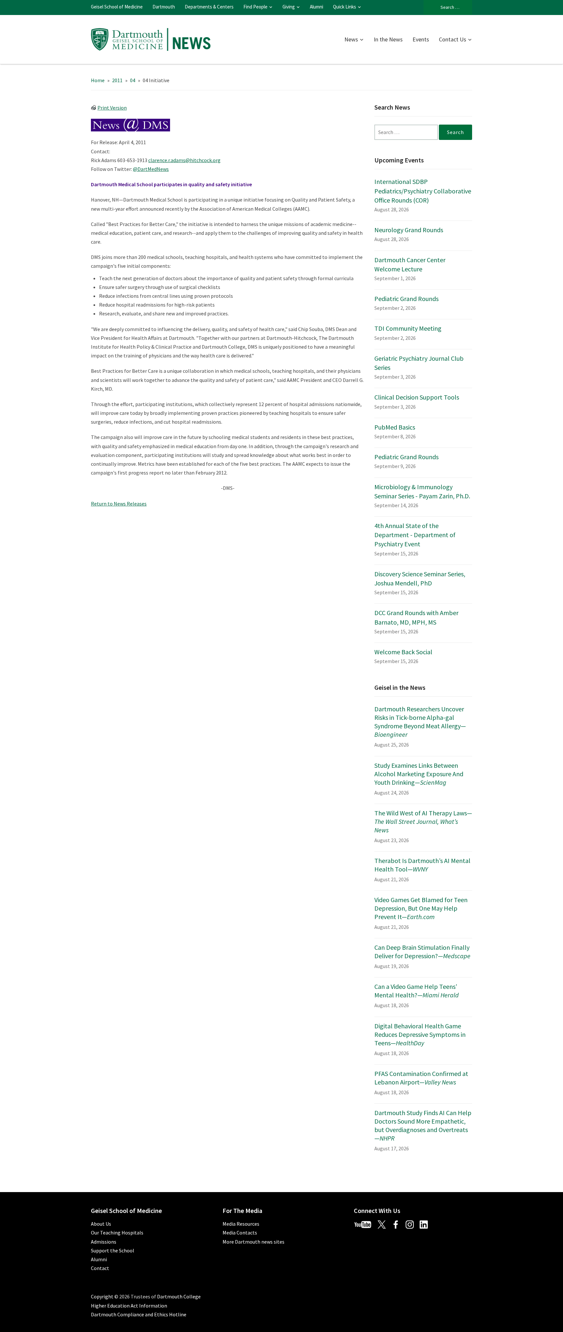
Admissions (103, 1241)
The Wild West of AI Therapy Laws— (423, 821)
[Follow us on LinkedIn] (426, 1223)
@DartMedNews (151, 169)
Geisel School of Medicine (117, 7)
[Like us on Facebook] (398, 1223)
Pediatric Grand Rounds (406, 299)
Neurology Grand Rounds (408, 230)
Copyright (102, 1296)
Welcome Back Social (403, 652)
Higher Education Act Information (129, 1305)
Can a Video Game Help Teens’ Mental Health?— (416, 990)
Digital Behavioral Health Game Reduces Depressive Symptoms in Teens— (420, 1034)
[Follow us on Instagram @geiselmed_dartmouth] (412, 1223)
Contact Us (452, 39)
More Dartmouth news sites (253, 1241)
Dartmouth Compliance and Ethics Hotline (138, 1314)
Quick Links (344, 7)
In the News (388, 39)
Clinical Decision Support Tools (416, 397)
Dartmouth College (179, 1296)
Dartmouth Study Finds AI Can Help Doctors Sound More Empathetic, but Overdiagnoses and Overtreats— (422, 1125)
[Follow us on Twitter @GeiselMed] (384, 1223)
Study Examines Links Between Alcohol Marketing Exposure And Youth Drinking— (418, 773)
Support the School (112, 1250)
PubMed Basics (394, 427)
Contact (100, 1268)
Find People (255, 7)
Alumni (316, 7)
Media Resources (241, 1223)
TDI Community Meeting (407, 328)
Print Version (112, 107)
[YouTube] (365, 1223)
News (351, 39)
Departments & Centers (209, 7)
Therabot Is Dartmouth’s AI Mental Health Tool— (422, 864)
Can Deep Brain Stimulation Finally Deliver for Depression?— (422, 951)
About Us (101, 1223)
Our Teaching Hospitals (117, 1232)
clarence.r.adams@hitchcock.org (184, 160)
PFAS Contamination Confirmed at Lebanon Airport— (421, 1077)
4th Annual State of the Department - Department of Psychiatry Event (414, 535)
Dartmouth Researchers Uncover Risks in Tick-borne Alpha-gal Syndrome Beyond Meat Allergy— (420, 721)
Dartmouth (163, 7)
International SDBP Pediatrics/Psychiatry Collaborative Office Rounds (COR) (422, 190)
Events (420, 39)
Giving (288, 7)
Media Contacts (240, 1232)
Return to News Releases (119, 503)
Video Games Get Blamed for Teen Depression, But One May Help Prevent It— (421, 908)
